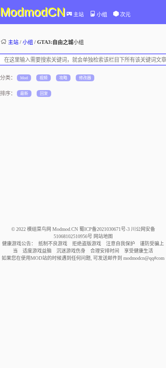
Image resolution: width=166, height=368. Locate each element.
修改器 (85, 78)
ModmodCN (32, 12)
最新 (24, 93)
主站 (78, 14)
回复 (44, 93)
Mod (24, 78)
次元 (125, 14)
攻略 (63, 78)
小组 (102, 14)
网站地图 (103, 236)
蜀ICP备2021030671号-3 (105, 229)
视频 (43, 78)
